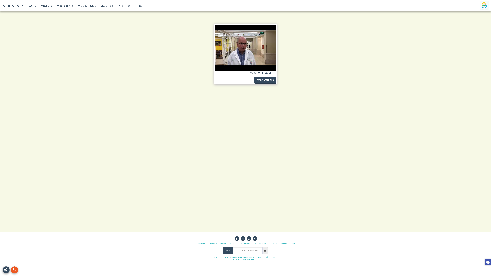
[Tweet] (270, 73)
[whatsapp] (255, 73)
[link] (251, 73)
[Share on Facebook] (273, 73)
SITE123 (246, 259)
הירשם (228, 250)
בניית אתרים (237, 259)
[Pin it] (266, 73)
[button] (124, 5)
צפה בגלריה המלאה (265, 80)
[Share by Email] (259, 73)
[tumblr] (262, 73)
